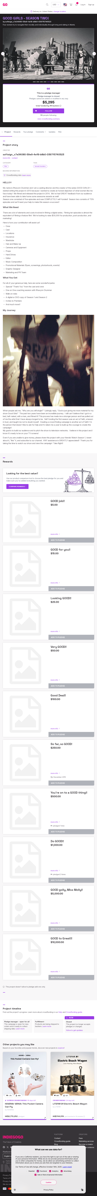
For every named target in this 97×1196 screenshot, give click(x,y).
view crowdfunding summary (48, 119)
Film (5, 166)
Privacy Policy (8, 1175)
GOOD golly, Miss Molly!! (67, 890)
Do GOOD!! (57, 841)
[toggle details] (46, 1119)
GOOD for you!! (60, 549)
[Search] (47, 4)
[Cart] (71, 4)
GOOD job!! (58, 501)
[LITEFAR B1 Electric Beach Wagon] (72, 1074)
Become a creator (86, 1144)
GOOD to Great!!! (61, 938)
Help (60, 1012)
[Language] (65, 4)
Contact (57, 1138)
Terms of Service (9, 1178)
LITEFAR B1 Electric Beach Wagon (70, 1103)
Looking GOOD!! (61, 598)
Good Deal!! (58, 695)
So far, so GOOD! (61, 744)
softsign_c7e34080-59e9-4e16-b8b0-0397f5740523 (28, 22)
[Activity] (76, 4)
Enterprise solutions (86, 1147)
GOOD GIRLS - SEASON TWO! (26, 18)
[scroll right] (94, 53)
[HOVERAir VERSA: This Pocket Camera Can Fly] (24, 1074)
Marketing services (86, 1141)
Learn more (20, 1029)
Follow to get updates (74, 1030)
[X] (8, 1147)
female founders (40, 166)
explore (61, 1048)
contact (15, 158)
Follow (48, 111)
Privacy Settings (9, 1181)
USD (54, 5)
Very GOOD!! (58, 647)
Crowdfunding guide (74, 1012)
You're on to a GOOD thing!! (69, 792)
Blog (56, 1144)
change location (59, 11)
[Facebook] (4, 1147)
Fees (81, 1138)
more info (6, 158)
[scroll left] (3, 53)
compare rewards (17, 486)
